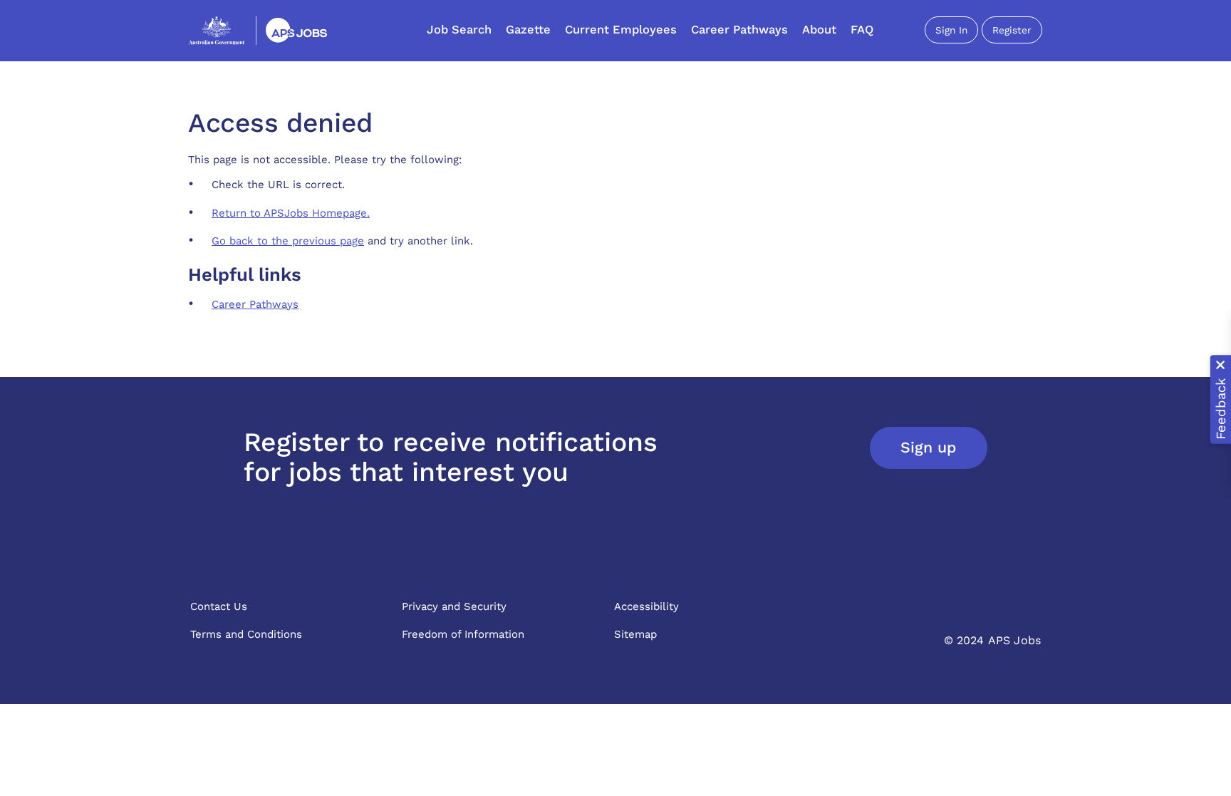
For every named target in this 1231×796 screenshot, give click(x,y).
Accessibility (646, 606)
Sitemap (635, 634)
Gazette (528, 29)
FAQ (862, 29)
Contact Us (218, 606)
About (819, 29)
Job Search (459, 29)
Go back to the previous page (288, 240)
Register (1012, 30)
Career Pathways (739, 29)
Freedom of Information (463, 634)
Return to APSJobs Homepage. (291, 213)
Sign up (928, 447)
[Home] (257, 30)
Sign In (951, 30)
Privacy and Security (454, 606)
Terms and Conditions (246, 634)
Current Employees (621, 29)
